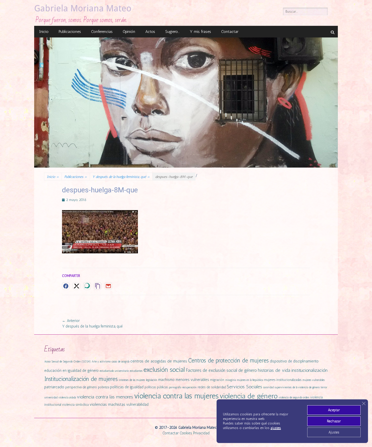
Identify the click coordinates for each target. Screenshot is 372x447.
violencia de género (249, 396)
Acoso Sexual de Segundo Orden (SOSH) (67, 361)
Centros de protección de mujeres (228, 360)
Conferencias (102, 31)
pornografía (175, 387)
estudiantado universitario (114, 371)
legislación (151, 380)
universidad (50, 397)
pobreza (103, 387)
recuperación (189, 387)
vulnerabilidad (137, 404)
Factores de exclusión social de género (221, 370)
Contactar (229, 31)
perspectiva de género (81, 387)
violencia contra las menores (105, 397)
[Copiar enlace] (97, 286)
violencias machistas (107, 404)
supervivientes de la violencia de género (297, 387)
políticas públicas (156, 387)
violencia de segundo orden (294, 397)
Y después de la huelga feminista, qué (121, 177)
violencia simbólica (75, 405)
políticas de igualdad (126, 387)
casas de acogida (120, 361)
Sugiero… (172, 31)
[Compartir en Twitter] (76, 286)
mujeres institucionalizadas (282, 380)
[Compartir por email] (108, 286)
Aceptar (334, 410)
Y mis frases (200, 31)
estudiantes (136, 371)
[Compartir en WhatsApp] (87, 286)
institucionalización (309, 370)
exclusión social (164, 369)
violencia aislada (67, 397)
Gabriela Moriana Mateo (82, 8)
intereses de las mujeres (132, 380)
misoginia (230, 380)
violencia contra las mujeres (176, 395)
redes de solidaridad (212, 387)
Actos (150, 31)
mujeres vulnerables (313, 380)
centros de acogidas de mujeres (158, 361)
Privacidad (201, 433)
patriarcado (54, 386)
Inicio (44, 31)
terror (324, 387)
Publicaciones (70, 31)
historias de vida (274, 370)
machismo (166, 379)
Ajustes (333, 432)
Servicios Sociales (244, 387)
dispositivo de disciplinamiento (294, 361)
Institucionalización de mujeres (81, 378)
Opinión (129, 31)
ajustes (276, 428)
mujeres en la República (250, 380)
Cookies (186, 433)
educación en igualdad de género (71, 370)
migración (217, 380)
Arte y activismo (101, 361)
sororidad (268, 387)
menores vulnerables (192, 379)
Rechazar (334, 421)
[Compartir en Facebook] (66, 286)
